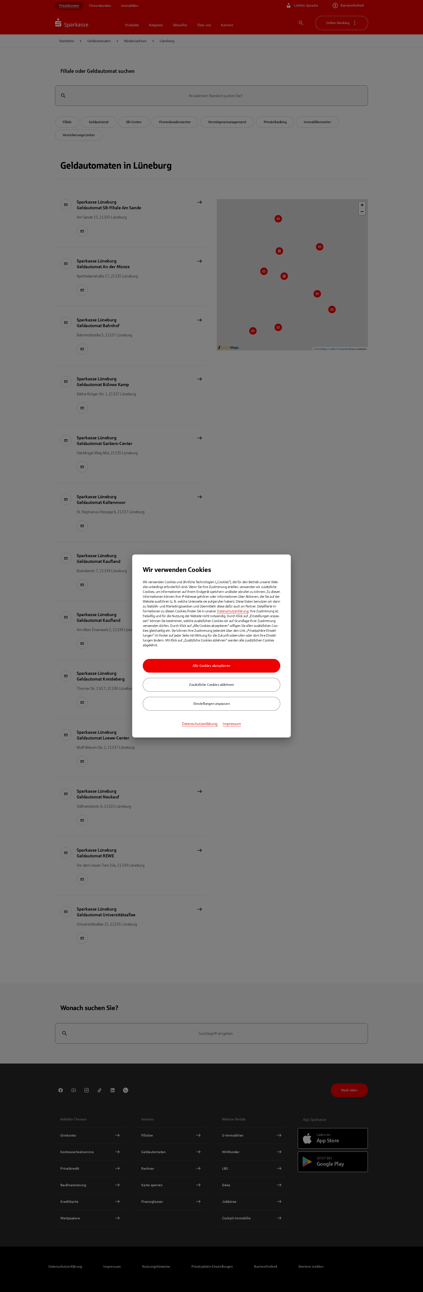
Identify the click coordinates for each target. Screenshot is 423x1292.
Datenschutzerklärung (232, 611)
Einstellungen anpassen (211, 703)
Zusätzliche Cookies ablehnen (211, 685)
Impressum (232, 724)
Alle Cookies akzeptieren (211, 666)
